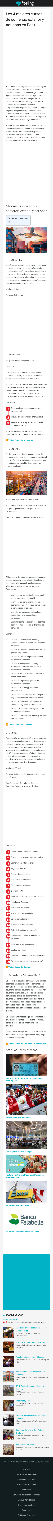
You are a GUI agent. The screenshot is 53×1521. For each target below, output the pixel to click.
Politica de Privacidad (27, 1515)
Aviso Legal (26, 1510)
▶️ (19, 724)
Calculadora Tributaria (26, 1484)
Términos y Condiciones (26, 1474)
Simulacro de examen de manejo (26, 1495)
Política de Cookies (26, 1505)
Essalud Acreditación (26, 1500)
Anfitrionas (26, 1490)
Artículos (26, 1469)
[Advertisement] (26, 57)
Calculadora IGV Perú (26, 1479)
